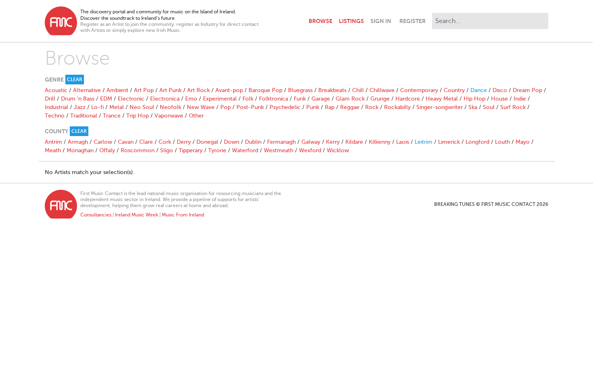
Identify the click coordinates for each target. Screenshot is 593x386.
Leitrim (423, 142)
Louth (502, 142)
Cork (165, 142)
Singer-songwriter (439, 107)
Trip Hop (137, 116)
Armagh (78, 142)
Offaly (107, 150)
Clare (146, 142)
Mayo (523, 142)
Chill (358, 90)
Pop (225, 107)
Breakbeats (332, 90)
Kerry (333, 142)
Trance (112, 116)
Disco (500, 90)
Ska (472, 107)
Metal (116, 107)
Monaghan (80, 150)
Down (231, 142)
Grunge (380, 99)
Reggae (349, 107)
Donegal (207, 142)
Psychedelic (285, 107)
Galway (310, 142)
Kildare (354, 142)
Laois (402, 142)
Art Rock (198, 90)
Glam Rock (350, 99)
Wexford (310, 150)
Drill (50, 99)
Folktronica (273, 99)
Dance (478, 90)
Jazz (80, 107)
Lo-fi (97, 107)
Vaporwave (169, 116)
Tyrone (217, 150)
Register (412, 21)
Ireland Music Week (136, 215)
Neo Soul (141, 107)
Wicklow (338, 150)
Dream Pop (527, 90)
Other (196, 116)
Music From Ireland (183, 215)
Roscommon (138, 150)
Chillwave (382, 90)
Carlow (103, 142)
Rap (329, 107)
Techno (55, 116)
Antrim (53, 142)
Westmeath (278, 150)
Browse (320, 21)
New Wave (201, 107)
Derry (184, 142)
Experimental (220, 99)
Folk (247, 99)
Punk (312, 107)
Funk (300, 99)
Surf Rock (513, 107)
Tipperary (191, 150)
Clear (74, 79)
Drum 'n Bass (77, 99)
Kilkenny (379, 142)
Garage (320, 99)
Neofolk (170, 107)
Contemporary (419, 90)
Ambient (117, 90)
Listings (351, 21)
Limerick (449, 142)
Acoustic (56, 90)
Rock (371, 107)
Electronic (131, 99)
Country (454, 90)
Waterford (245, 150)
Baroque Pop (265, 90)
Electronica (165, 99)
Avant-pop (229, 90)
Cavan (126, 142)
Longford (477, 142)
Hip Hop (474, 99)
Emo (191, 99)
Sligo (166, 150)
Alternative (87, 90)
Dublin (253, 142)
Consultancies (95, 215)
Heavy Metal (442, 99)
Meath (53, 150)
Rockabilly (397, 107)
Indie (520, 99)
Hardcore (407, 99)
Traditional (83, 116)
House (499, 99)
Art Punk (170, 90)
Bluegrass (300, 90)
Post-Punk (250, 107)
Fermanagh (281, 142)
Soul (489, 107)
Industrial (56, 107)
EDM (106, 99)
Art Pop (144, 90)
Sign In (380, 21)
